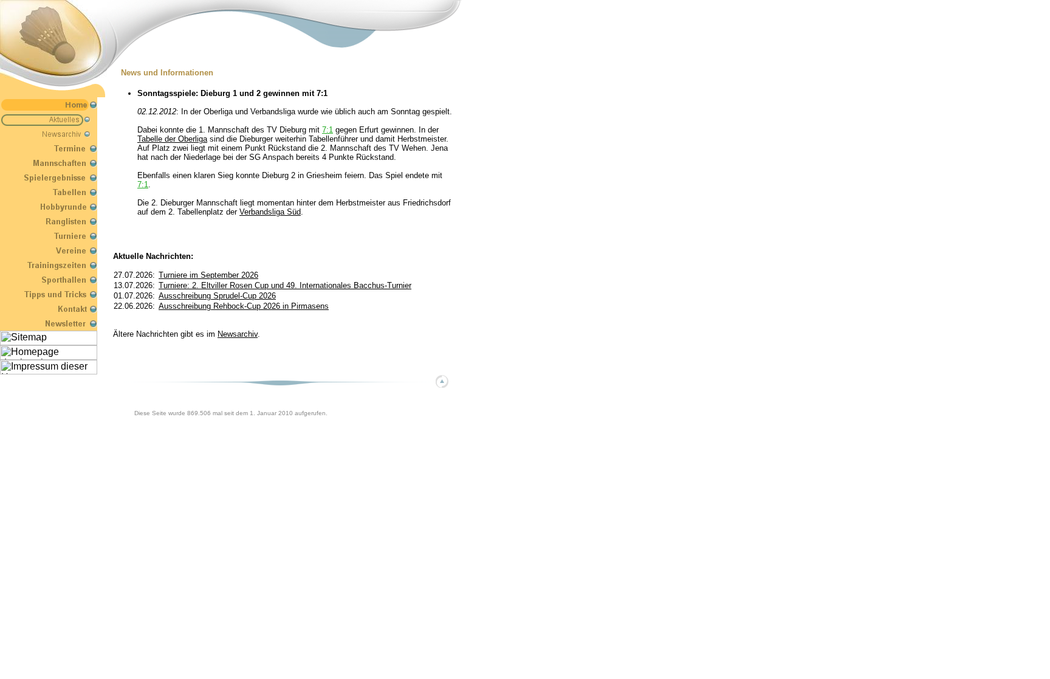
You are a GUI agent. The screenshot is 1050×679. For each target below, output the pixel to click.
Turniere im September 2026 (208, 275)
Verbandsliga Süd (270, 211)
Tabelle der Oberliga (172, 138)
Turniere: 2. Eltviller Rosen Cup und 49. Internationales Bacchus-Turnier (285, 285)
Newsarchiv (238, 334)
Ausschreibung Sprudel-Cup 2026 (217, 295)
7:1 (327, 129)
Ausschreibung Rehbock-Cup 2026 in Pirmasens (244, 306)
